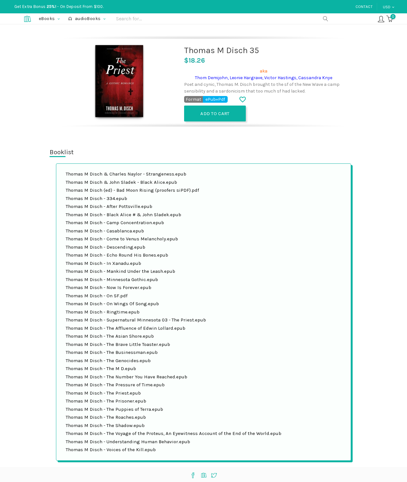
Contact (364, 6)
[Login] (381, 18)
